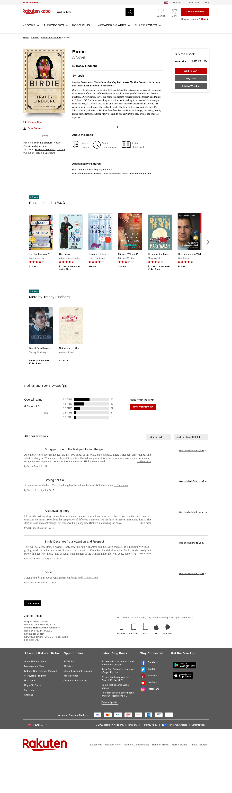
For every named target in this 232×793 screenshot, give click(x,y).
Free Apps (29, 680)
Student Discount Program (78, 671)
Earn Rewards (31, 2)
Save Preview (35, 128)
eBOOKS (29, 25)
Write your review (143, 406)
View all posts (109, 702)
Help (206, 2)
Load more (32, 603)
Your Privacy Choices (177, 725)
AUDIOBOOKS (54, 25)
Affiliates (68, 666)
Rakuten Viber (113, 744)
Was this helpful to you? (191, 450)
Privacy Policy (150, 725)
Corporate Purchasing (75, 680)
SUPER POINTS (146, 25)
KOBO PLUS (81, 25)
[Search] (130, 12)
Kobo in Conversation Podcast (40, 671)
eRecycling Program (35, 675)
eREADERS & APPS (112, 25)
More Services (179, 744)
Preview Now (35, 122)
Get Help (29, 690)
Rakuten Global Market (136, 744)
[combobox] (158, 437)
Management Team (34, 666)
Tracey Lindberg (86, 66)
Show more (144, 461)
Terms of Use (134, 725)
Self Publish (70, 661)
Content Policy (198, 725)
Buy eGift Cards (32, 685)
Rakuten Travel (160, 744)
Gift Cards (194, 2)
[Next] (207, 242)
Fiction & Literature (42, 142)
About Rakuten (199, 744)
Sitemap (28, 694)
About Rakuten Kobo (35, 661)
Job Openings (71, 675)
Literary (61, 149)
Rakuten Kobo (37, 11)
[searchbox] (94, 12)
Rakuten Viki (95, 744)
